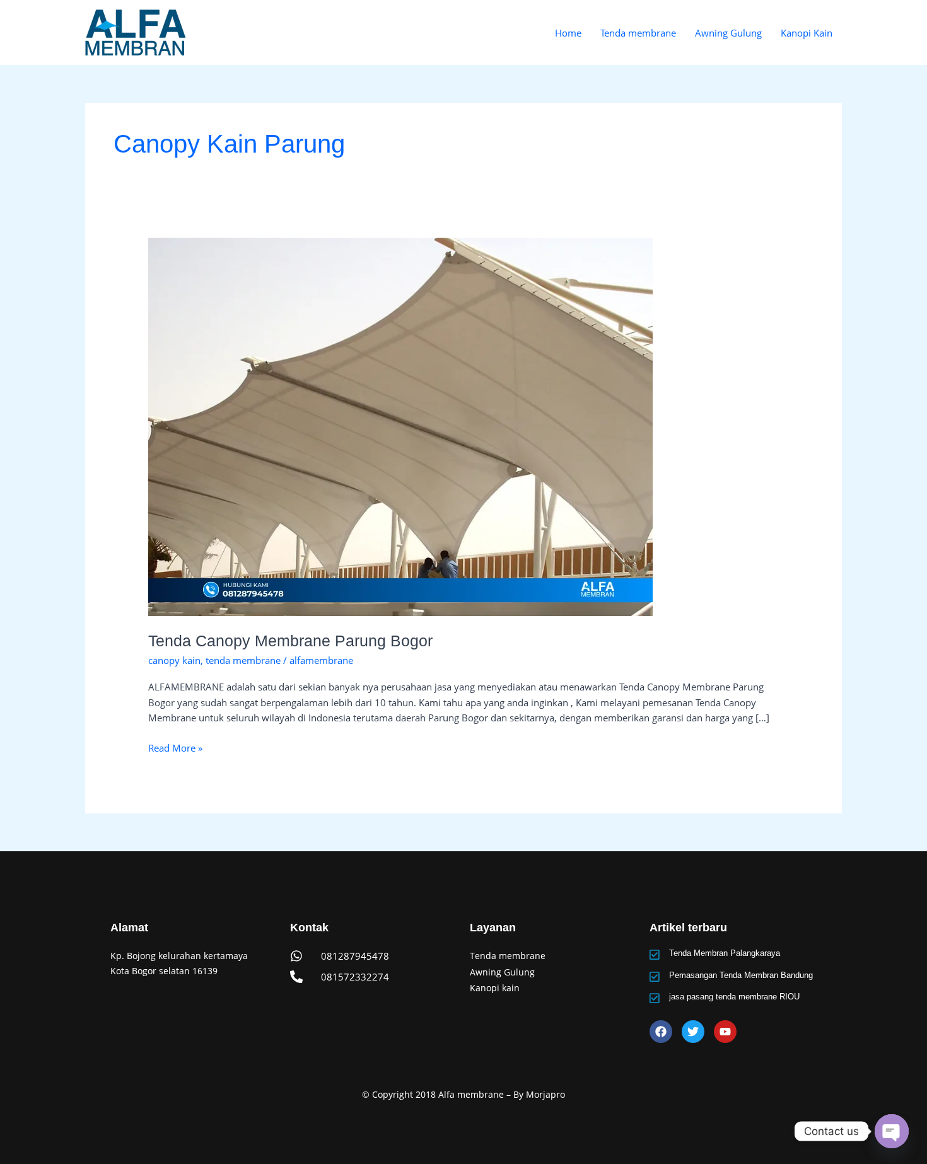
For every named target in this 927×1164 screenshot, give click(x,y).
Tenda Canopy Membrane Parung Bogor (290, 640)
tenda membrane (243, 660)
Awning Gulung (728, 32)
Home (568, 32)
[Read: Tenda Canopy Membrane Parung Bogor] (400, 425)
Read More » (175, 747)
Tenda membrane (638, 32)
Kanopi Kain (806, 32)
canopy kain (174, 660)
